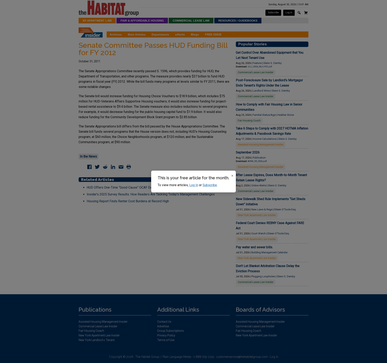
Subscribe (210, 185)
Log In (193, 185)
